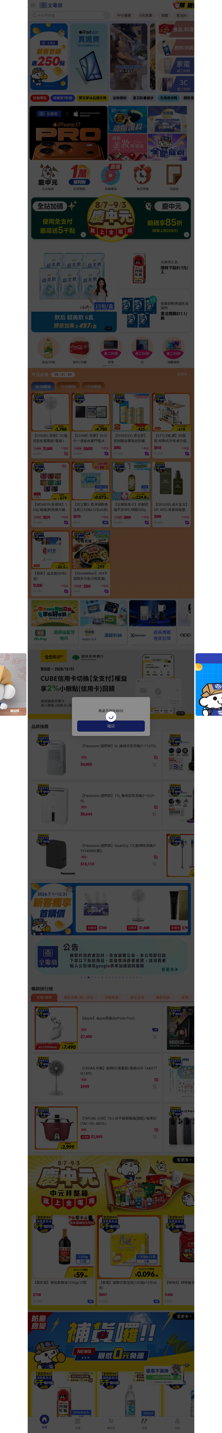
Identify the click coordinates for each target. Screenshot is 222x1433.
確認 (111, 726)
